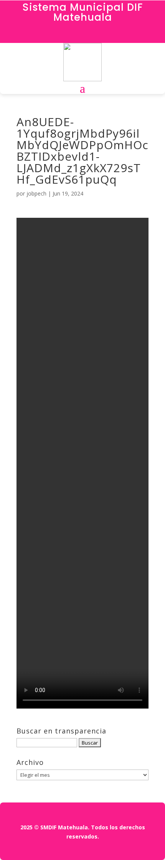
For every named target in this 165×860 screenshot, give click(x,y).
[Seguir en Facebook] (82, 35)
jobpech (36, 193)
